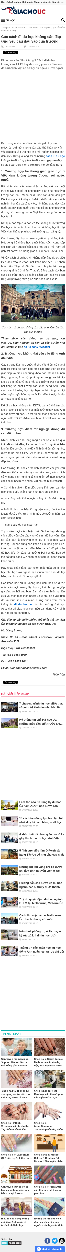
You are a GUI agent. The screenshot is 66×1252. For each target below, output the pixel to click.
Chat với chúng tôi (52, 1249)
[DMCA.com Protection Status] (11, 1244)
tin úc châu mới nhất (37, 346)
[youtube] (62, 1241)
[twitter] (55, 1241)
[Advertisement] (33, 104)
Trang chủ (6, 27)
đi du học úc (23, 604)
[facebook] (47, 1241)
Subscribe (6, 1239)
